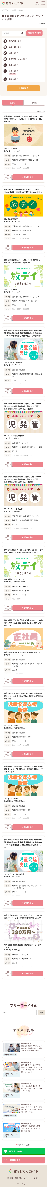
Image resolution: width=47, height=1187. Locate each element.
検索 (41, 1012)
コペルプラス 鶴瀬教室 (13, 362)
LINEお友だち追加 (15, 1151)
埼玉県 (14, 10)
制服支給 (20, 10)
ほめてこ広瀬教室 (11, 219)
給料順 (34, 103)
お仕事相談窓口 (14, 1160)
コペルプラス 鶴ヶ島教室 (14, 874)
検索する (24, 88)
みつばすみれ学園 (11, 725)
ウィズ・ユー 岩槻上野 (13, 509)
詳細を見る (28, 177)
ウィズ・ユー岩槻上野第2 (14, 436)
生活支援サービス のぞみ (14, 579)
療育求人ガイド (6, 10)
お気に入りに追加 (8, 177)
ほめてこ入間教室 (11, 289)
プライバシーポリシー (32, 1178)
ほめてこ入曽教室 (11, 148)
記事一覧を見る (24, 1144)
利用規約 (18, 1178)
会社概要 (10, 1178)
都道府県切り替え (34, 33)
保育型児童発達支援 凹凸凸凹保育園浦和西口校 (22, 652)
